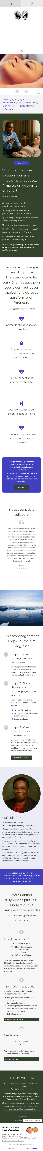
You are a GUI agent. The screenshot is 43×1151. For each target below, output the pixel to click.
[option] (21, 71)
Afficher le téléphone (23, 955)
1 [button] (37, 93)
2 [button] (39, 93)
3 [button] (41, 93)
